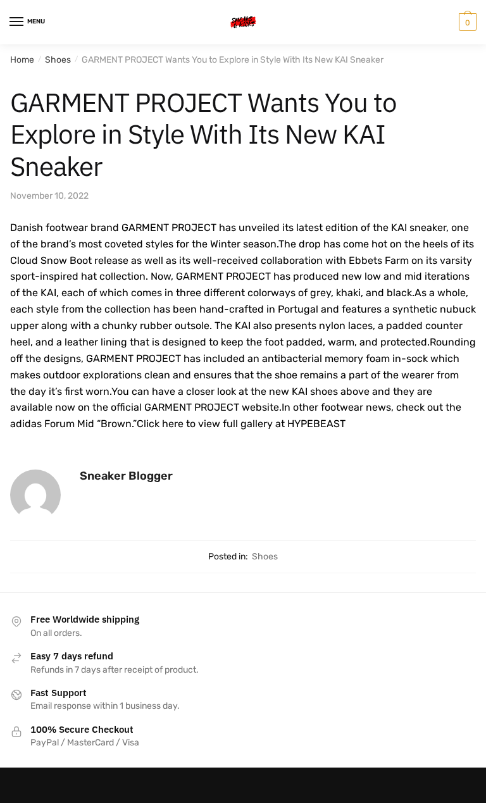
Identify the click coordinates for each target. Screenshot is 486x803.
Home (22, 59)
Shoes (58, 59)
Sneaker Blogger (126, 476)
